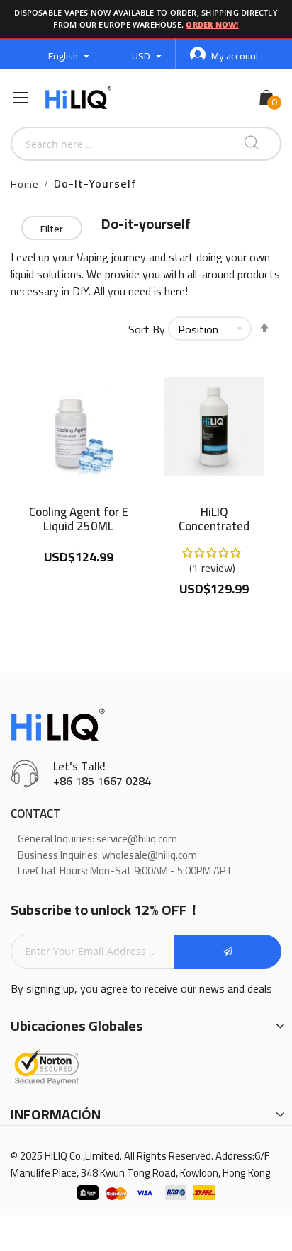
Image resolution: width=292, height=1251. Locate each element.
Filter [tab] (51, 228)
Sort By (146, 329)
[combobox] (121, 144)
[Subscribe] (227, 952)
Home (25, 184)
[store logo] (78, 97)
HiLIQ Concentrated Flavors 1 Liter (213, 519)
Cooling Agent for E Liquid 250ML (78, 519)
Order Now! (212, 24)
